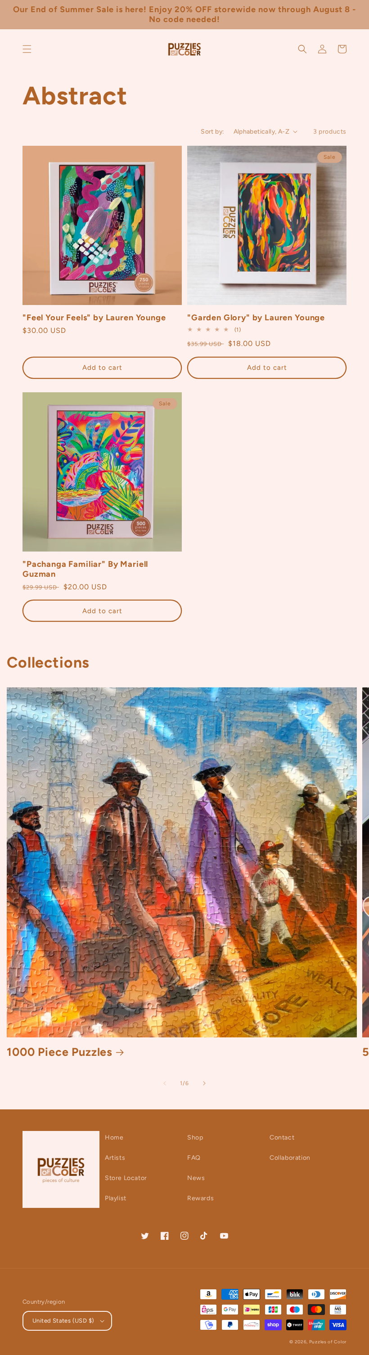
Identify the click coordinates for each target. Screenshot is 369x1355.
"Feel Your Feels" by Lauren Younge (94, 318)
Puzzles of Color (327, 1342)
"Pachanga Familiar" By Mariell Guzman (85, 569)
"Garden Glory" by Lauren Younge (256, 318)
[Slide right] (204, 1083)
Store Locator (126, 1178)
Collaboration (290, 1158)
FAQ (194, 1158)
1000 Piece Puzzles (59, 1052)
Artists (115, 1158)
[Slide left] (165, 1083)
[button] (27, 49)
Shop (195, 1137)
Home (114, 1137)
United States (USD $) (63, 1320)
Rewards (200, 1198)
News (196, 1178)
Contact (282, 1137)
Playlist (115, 1198)
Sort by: (212, 131)
